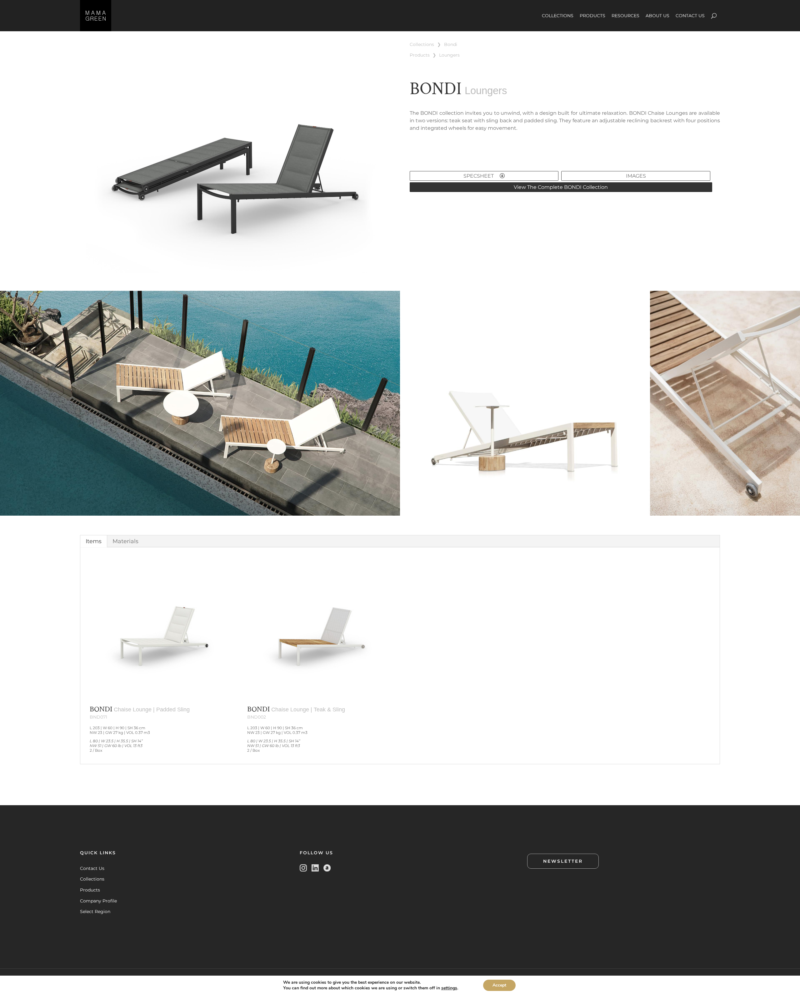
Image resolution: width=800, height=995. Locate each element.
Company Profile (98, 901)
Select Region (95, 911)
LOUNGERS (449, 55)
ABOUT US (657, 15)
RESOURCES (625, 15)
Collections (92, 879)
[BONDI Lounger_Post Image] (235, 273)
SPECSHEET (479, 176)
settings (449, 988)
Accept (499, 985)
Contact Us (92, 868)
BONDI (450, 44)
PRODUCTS (592, 15)
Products (90, 890)
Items (94, 541)
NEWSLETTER (563, 861)
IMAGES (636, 176)
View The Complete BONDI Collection (561, 187)
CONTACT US (690, 15)
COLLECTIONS (557, 15)
